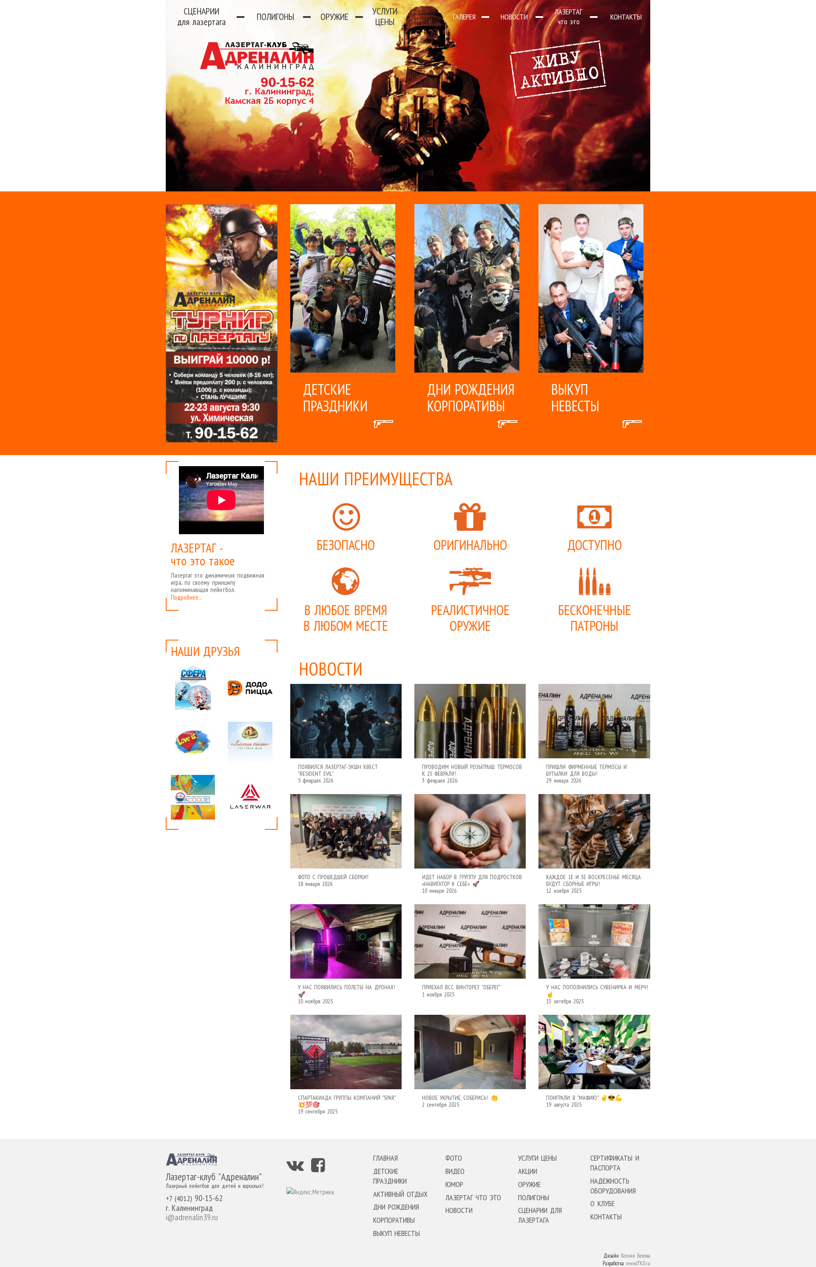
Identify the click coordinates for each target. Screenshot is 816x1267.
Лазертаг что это (473, 1197)
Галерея (464, 17)
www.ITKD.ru (638, 1263)
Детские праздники (390, 1176)
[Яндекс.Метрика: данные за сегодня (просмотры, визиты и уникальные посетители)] (310, 1192)
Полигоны (275, 17)
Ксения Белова (635, 1255)
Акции (527, 1171)
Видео (455, 1171)
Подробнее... (186, 597)
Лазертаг (568, 16)
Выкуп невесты (396, 1233)
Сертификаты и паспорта (614, 1163)
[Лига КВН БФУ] (193, 797)
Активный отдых (400, 1194)
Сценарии (201, 16)
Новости (514, 17)
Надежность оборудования (613, 1186)
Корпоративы (394, 1220)
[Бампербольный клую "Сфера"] (193, 688)
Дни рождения (396, 1207)
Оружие (334, 17)
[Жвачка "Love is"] (193, 742)
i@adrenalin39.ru (192, 1217)
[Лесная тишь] (250, 742)
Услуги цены (384, 16)
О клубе (602, 1203)
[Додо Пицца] (250, 688)
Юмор (454, 1184)
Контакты (626, 17)
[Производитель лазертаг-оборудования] (250, 797)
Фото (453, 1158)
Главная (385, 1158)
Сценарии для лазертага (540, 1215)
